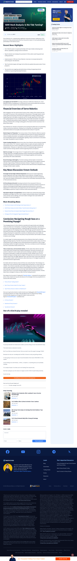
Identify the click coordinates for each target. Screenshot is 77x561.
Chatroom (65, 486)
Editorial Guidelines (59, 550)
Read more (14, 398)
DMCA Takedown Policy (19, 552)
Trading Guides (46, 469)
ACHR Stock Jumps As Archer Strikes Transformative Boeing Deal (20, 208)
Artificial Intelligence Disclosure (30, 552)
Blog (44, 463)
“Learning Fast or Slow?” (24, 516)
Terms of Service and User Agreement (13, 550)
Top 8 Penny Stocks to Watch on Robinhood (15, 288)
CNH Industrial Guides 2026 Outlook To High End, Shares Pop (62, 33)
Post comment (39, 441)
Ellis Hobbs (25, 28)
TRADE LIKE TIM (63, 558)
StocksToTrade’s (11, 296)
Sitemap (60, 552)
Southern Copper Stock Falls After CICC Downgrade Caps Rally (60, 49)
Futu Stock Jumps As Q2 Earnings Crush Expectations (17, 205)
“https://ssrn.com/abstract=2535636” (49, 537)
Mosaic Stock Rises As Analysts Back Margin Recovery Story (19, 211)
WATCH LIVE (70, 1)
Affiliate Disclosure (67, 550)
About (44, 479)
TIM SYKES (7, 27)
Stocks (45, 473)
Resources (45, 476)
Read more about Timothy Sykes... (23, 471)
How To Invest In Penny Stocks (64, 471)
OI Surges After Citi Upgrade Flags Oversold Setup (16, 214)
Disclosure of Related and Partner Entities (50, 552)
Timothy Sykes (27, 275)
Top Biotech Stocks (9, 307)
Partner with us (57, 486)
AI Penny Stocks (8, 300)
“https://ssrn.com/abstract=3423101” (49, 543)
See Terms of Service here (24, 500)
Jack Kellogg (13, 28)
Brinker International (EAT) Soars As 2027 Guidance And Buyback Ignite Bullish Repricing (61, 44)
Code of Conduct (51, 550)
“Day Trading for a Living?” (28, 528)
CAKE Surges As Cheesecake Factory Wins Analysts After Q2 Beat (60, 39)
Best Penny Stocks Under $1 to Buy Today (14, 285)
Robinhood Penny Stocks (10, 303)
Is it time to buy (11, 34)
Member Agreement (43, 550)
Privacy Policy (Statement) (26, 550)
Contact (72, 486)
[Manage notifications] (72, 555)
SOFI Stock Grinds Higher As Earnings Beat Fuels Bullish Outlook (62, 28)
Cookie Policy (39, 552)
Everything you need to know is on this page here (24, 377)
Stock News (46, 466)
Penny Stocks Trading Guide (11, 281)
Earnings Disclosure (35, 550)
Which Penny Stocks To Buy (63, 468)
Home (50, 486)
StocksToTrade (41, 292)
